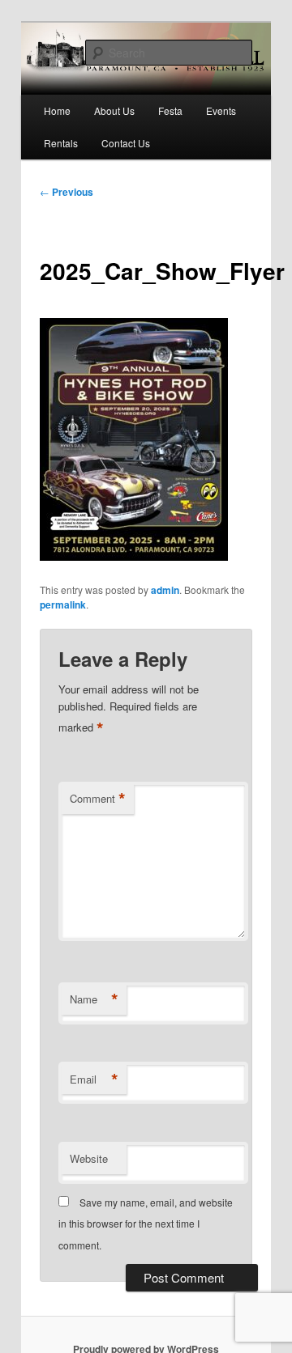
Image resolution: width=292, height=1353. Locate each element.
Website (89, 1158)
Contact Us (125, 143)
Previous (66, 191)
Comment (98, 799)
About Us (114, 110)
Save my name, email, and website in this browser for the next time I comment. (145, 1223)
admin (165, 590)
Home (57, 110)
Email (94, 1079)
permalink (63, 604)
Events (221, 110)
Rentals (61, 143)
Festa (170, 110)
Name (94, 999)
